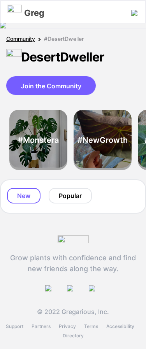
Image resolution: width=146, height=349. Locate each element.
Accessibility (120, 326)
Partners (41, 326)
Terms (91, 326)
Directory (73, 335)
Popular (70, 196)
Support (14, 326)
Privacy (67, 326)
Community (20, 38)
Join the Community (51, 86)
